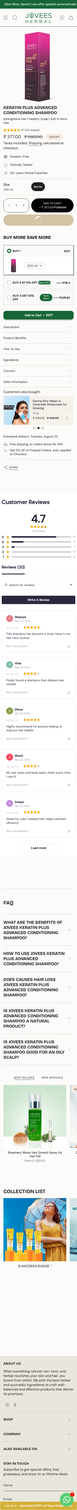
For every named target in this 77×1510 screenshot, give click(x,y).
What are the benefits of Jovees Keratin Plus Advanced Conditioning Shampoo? (32, 930)
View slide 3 (43, 428)
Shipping (35, 143)
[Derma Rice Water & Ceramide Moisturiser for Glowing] (16, 410)
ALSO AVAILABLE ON (20, 1449)
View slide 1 (34, 428)
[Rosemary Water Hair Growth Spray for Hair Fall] (34, 1116)
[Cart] (71, 18)
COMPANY (12, 1434)
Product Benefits (14, 338)
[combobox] (71, 585)
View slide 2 (38, 428)
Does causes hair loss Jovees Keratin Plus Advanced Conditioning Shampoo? (30, 987)
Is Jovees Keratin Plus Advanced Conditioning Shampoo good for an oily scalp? (34, 1049)
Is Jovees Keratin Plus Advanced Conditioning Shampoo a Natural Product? (30, 1018)
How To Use (11, 349)
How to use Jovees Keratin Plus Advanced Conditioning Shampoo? (34, 958)
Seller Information (15, 382)
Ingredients (11, 360)
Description (11, 327)
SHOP (8, 1419)
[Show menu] (5, 18)
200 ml (32, 266)
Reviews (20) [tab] (13, 567)
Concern (9, 371)
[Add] (66, 417)
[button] (21, 130)
